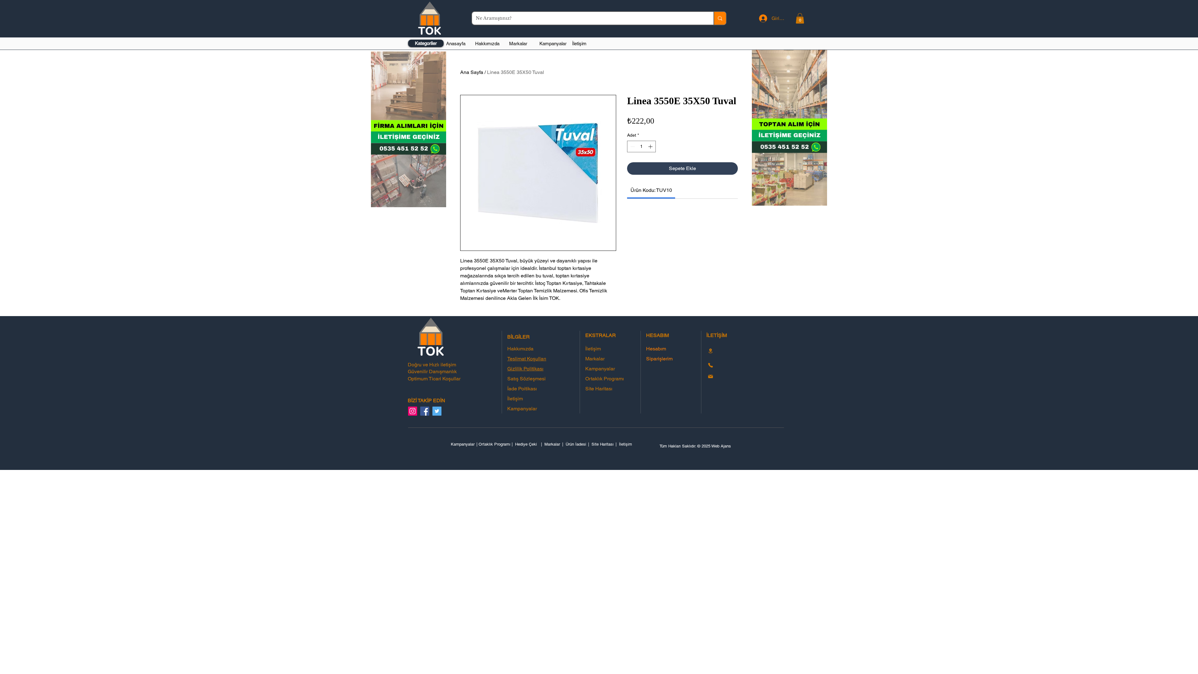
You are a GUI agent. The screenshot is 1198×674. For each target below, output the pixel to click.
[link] (651, 190)
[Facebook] (424, 411)
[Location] (710, 351)
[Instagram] (412, 411)
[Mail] (710, 377)
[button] (800, 18)
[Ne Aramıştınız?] (719, 18)
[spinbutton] (641, 146)
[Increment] (651, 146)
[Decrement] (632, 146)
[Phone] (710, 365)
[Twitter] (436, 411)
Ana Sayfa (471, 72)
